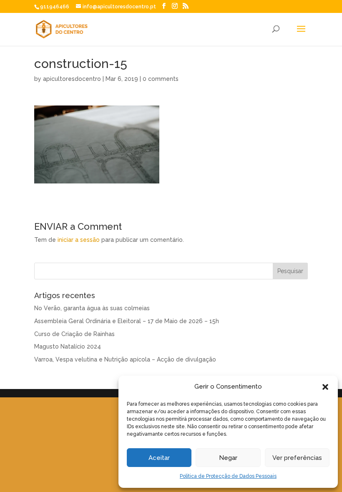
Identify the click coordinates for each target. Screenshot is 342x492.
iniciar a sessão (79, 239)
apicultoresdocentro (72, 78)
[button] (325, 387)
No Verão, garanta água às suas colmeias (92, 308)
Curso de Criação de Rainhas (74, 334)
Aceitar (159, 458)
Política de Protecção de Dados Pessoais (228, 476)
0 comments (161, 78)
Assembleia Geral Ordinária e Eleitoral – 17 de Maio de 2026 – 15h (126, 321)
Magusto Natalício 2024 (67, 346)
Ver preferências (297, 458)
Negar (228, 458)
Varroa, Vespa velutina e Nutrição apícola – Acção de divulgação (125, 359)
